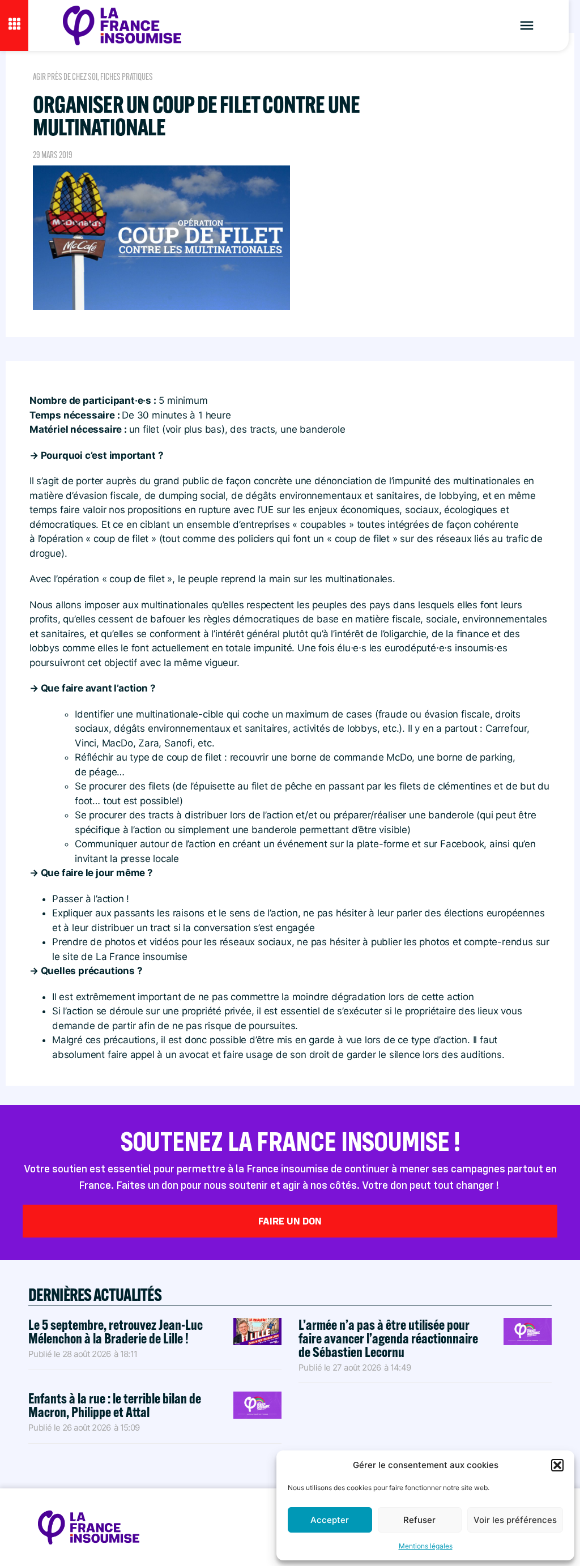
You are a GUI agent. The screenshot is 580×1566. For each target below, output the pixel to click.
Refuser (419, 1519)
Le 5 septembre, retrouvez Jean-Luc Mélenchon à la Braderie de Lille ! (115, 1331)
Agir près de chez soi (65, 76)
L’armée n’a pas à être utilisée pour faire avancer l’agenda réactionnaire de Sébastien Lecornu (388, 1338)
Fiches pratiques (126, 76)
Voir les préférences (515, 1519)
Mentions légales (426, 1546)
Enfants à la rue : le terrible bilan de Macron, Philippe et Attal (114, 1404)
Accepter (329, 1519)
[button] (557, 1465)
